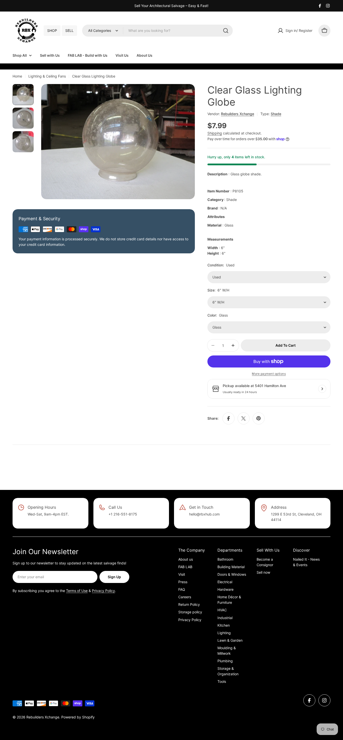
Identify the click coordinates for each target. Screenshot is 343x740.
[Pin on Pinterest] (259, 418)
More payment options (269, 374)
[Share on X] (244, 418)
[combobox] (157, 31)
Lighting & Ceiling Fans (47, 76)
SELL (69, 30)
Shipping (214, 133)
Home (17, 76)
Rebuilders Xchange (237, 114)
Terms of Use (77, 590)
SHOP (52, 30)
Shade (276, 114)
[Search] (226, 31)
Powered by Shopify (78, 717)
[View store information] (322, 389)
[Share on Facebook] (228, 418)
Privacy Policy (103, 590)
